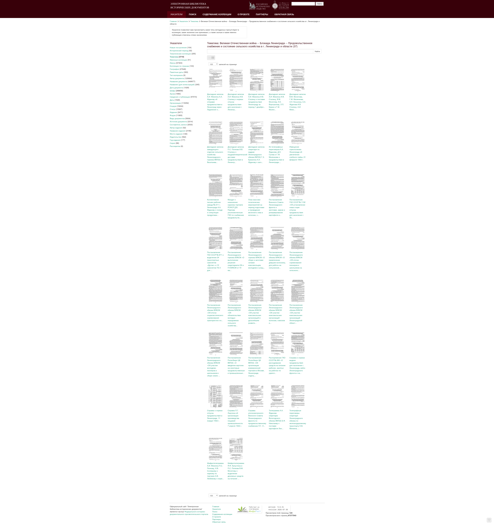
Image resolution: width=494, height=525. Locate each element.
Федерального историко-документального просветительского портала (189, 512)
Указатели (176, 14)
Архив (172, 93)
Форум (172, 115)
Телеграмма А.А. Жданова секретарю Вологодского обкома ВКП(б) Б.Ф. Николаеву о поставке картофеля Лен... (277, 419)
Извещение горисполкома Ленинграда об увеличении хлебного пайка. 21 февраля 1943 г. (297, 153)
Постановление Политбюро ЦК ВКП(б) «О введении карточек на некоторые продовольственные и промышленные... (236, 365)
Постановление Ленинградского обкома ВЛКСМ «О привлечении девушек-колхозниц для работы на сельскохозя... (277, 260)
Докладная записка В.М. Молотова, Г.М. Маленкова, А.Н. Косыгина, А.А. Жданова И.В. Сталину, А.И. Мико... (297, 102)
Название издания (177, 130)
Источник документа (178, 121)
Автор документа (177, 78)
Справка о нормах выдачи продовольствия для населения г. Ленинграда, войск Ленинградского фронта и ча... (297, 365)
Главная (173, 21)
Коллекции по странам (179, 66)
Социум (173, 106)
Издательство (175, 137)
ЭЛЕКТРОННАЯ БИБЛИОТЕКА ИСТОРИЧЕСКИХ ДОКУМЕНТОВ (189, 5)
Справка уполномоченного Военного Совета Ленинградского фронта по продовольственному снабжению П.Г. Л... (257, 418)
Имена (172, 63)
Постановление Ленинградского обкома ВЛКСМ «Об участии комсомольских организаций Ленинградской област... (296, 314)
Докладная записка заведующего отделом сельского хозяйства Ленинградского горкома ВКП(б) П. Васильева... (215, 154)
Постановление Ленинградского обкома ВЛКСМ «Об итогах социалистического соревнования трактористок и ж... (215, 313)
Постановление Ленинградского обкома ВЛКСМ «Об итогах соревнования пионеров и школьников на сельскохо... (296, 261)
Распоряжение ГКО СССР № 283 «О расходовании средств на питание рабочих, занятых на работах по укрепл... (277, 365)
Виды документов (177, 118)
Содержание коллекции (217, 14)
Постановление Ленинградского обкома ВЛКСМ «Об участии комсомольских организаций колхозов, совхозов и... (277, 314)
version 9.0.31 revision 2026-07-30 (278, 508)
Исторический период (179, 50)
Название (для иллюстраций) (182, 84)
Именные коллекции (178, 59)
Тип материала (176, 75)
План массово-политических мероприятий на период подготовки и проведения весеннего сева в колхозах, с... (256, 207)
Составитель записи (178, 124)
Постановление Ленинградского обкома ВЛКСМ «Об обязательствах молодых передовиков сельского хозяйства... (234, 315)
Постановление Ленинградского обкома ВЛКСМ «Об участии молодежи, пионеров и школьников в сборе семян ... (213, 366)
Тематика (194, 21)
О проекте (244, 14)
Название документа (178, 81)
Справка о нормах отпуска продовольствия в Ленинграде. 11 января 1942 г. (215, 415)
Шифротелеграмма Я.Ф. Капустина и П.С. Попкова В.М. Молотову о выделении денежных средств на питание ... (236, 471)
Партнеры (262, 14)
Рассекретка (175, 146)
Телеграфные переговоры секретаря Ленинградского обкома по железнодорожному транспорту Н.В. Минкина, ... (297, 419)
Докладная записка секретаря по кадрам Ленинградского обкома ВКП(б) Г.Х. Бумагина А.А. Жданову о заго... (256, 154)
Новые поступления (178, 47)
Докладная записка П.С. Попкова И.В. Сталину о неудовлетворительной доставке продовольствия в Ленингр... (237, 154)
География (174, 69)
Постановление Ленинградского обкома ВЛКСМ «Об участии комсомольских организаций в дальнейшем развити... (255, 314)
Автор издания (176, 127)
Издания (173, 112)
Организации (175, 103)
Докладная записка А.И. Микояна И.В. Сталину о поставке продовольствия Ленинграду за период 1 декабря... (256, 100)
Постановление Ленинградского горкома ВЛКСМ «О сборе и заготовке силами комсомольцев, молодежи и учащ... (256, 260)
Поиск (192, 14)
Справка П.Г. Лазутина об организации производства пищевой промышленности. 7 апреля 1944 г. (235, 418)
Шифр (172, 90)
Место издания (176, 133)
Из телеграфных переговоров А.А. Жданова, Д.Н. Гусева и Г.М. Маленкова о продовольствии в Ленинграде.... (276, 154)
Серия (172, 143)
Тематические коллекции (180, 53)
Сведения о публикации (180, 96)
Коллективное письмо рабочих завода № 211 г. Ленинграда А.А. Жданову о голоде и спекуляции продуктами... (215, 207)
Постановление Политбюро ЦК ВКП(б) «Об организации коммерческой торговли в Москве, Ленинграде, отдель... (256, 366)
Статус (172, 109)
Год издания (175, 140)
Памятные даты (176, 72)
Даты (172, 100)
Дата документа (176, 87)
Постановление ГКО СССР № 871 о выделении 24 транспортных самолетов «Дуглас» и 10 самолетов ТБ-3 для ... (215, 261)
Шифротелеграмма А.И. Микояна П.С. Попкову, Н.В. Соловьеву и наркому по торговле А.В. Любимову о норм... (215, 471)
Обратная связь (284, 14)
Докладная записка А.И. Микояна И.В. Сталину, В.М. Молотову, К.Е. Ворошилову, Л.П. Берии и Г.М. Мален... (277, 102)
